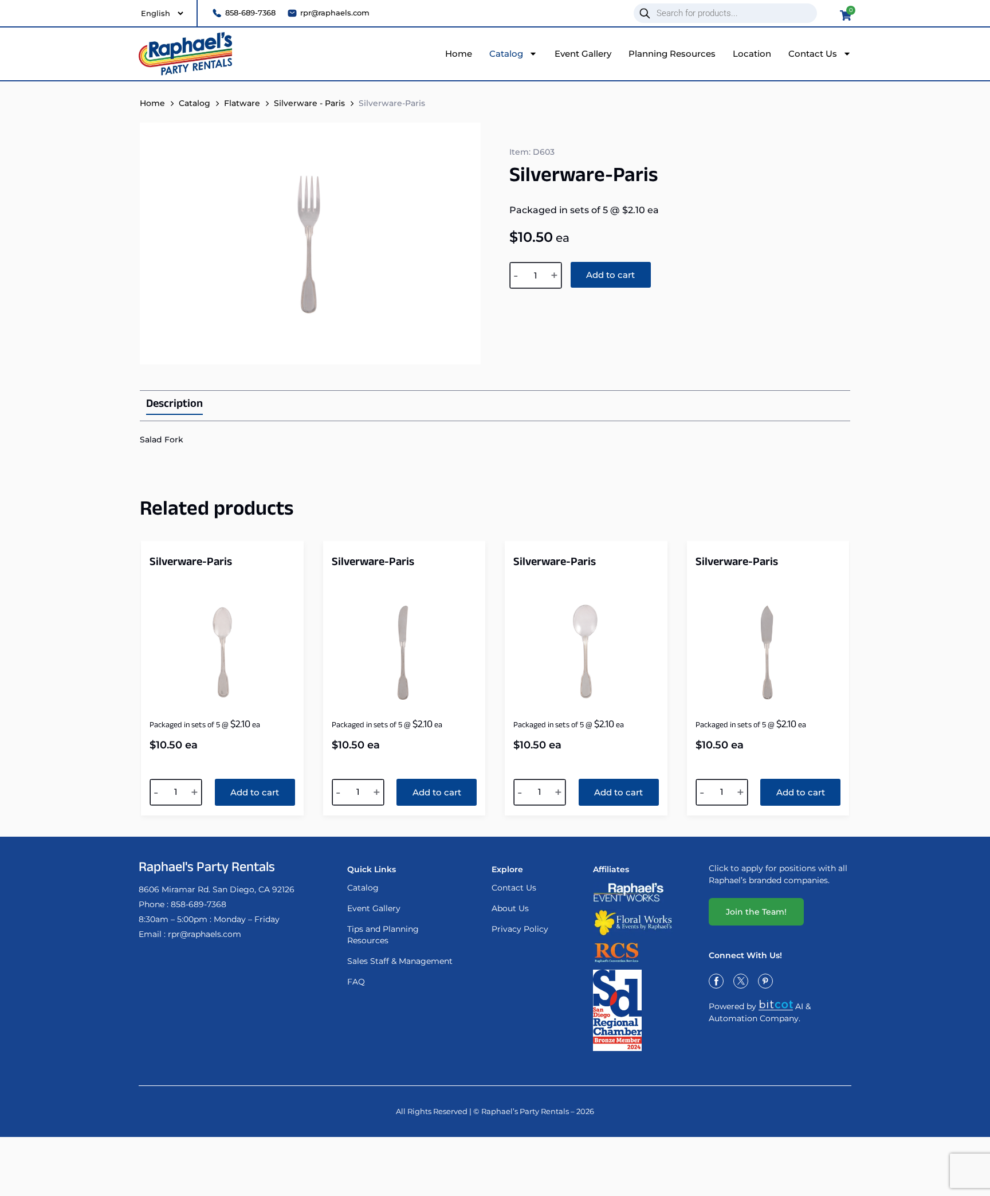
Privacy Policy (520, 929)
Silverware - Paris (309, 103)
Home (458, 53)
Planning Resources (672, 53)
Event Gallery (583, 53)
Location (752, 53)
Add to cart (610, 274)
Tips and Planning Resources (383, 935)
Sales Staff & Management (400, 961)
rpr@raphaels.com (204, 934)
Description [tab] (174, 406)
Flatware (242, 103)
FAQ (356, 982)
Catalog (506, 53)
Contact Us (812, 53)
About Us (510, 908)
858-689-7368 (198, 904)
